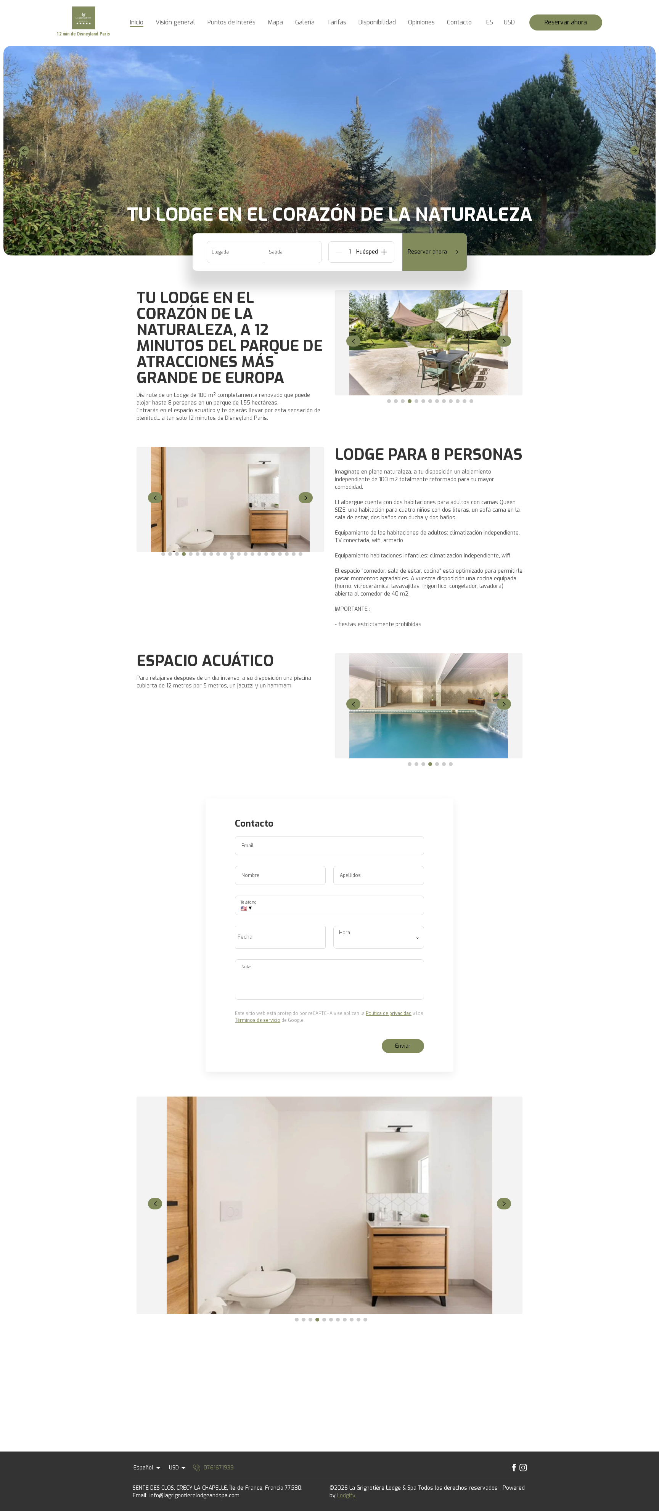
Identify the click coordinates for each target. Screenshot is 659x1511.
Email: (140, 1495)
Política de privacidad (388, 1013)
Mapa (275, 22)
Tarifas (336, 22)
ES (489, 22)
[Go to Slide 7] (430, 401)
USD (509, 22)
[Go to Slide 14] (252, 554)
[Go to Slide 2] (396, 401)
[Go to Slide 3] (403, 401)
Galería (305, 22)
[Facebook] (514, 1468)
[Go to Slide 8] (437, 401)
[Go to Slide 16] (266, 554)
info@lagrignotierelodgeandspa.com (194, 1495)
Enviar (403, 1046)
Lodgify (346, 1495)
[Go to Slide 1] (389, 401)
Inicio (136, 22)
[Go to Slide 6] (423, 401)
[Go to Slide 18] (280, 554)
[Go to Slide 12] (464, 401)
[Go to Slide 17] (273, 554)
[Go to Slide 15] (259, 554)
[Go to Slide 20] (294, 554)
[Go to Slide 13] (471, 401)
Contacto (459, 22)
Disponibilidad (377, 22)
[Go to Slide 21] (300, 554)
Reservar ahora (566, 22)
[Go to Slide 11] (458, 401)
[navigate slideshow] (353, 341)
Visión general (175, 22)
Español (143, 1467)
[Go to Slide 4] (409, 401)
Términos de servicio (257, 1020)
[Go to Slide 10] (451, 401)
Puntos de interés (231, 22)
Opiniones (421, 22)
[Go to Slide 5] (416, 401)
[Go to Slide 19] (287, 554)
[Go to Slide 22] (232, 558)
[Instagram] (523, 1468)
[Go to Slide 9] (444, 401)
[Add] (384, 252)
